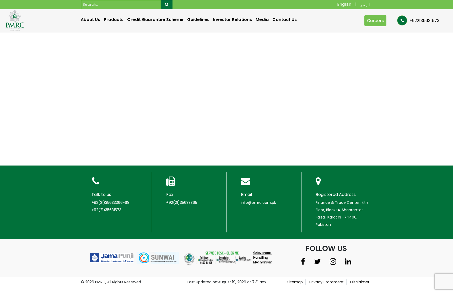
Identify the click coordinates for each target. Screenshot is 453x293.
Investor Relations (232, 20)
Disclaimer (359, 282)
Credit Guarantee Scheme (155, 20)
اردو (365, 4)
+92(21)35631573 (106, 209)
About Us (90, 20)
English (344, 4)
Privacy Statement (326, 282)
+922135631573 (423, 21)
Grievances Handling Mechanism (262, 257)
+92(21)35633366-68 (110, 202)
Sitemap (295, 282)
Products (113, 20)
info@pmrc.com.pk (258, 202)
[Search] (166, 4)
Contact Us (284, 20)
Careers (375, 21)
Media (262, 20)
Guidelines (198, 20)
